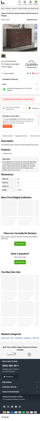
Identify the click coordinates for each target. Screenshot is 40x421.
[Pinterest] (33, 73)
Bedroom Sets (5, 338)
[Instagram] (19, 406)
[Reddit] (38, 73)
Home (2, 8)
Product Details (5, 19)
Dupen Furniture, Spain (12, 64)
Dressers (14, 8)
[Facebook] (28, 73)
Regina (10, 66)
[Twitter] (30, 73)
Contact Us (9, 376)
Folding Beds (19, 338)
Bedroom (8, 8)
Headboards (27, 338)
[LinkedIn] (35, 73)
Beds (12, 338)
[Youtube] (15, 406)
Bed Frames (36, 338)
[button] (20, 3)
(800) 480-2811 (10, 365)
